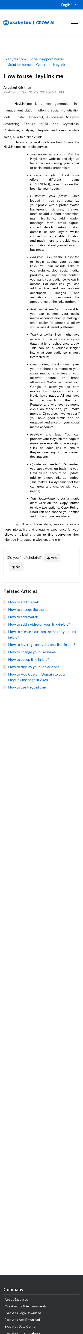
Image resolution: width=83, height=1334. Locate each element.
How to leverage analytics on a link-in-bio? (41, 644)
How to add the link (23, 602)
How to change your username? (32, 652)
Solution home (19, 64)
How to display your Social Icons (33, 666)
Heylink (59, 64)
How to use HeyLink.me (27, 687)
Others (41, 64)
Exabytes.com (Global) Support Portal (33, 59)
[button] (74, 20)
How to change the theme (28, 609)
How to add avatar (23, 617)
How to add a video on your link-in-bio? (39, 624)
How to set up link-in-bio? (28, 659)
